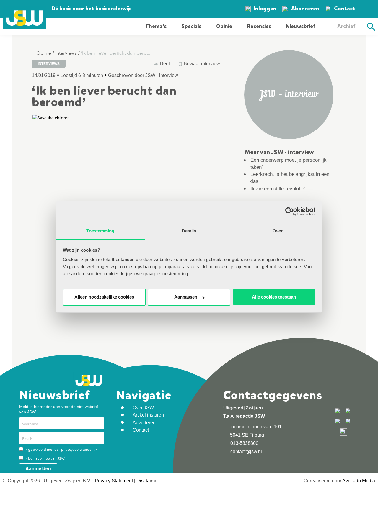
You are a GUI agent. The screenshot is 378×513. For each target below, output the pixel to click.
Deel (165, 63)
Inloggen (265, 8)
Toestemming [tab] (100, 230)
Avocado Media (358, 480)
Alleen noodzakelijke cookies (104, 296)
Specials (191, 26)
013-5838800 (243, 443)
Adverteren (144, 422)
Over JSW (143, 407)
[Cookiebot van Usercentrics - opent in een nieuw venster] (289, 211)
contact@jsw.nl (245, 451)
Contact (344, 8)
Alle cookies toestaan (274, 296)
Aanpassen (185, 296)
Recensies (259, 26)
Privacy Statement (114, 480)
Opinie (224, 26)
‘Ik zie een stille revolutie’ (277, 188)
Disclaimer (147, 480)
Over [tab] (278, 230)
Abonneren (305, 8)
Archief (346, 26)
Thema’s (156, 26)
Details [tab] (189, 230)
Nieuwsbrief (300, 26)
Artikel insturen (148, 414)
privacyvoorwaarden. (77, 449)
